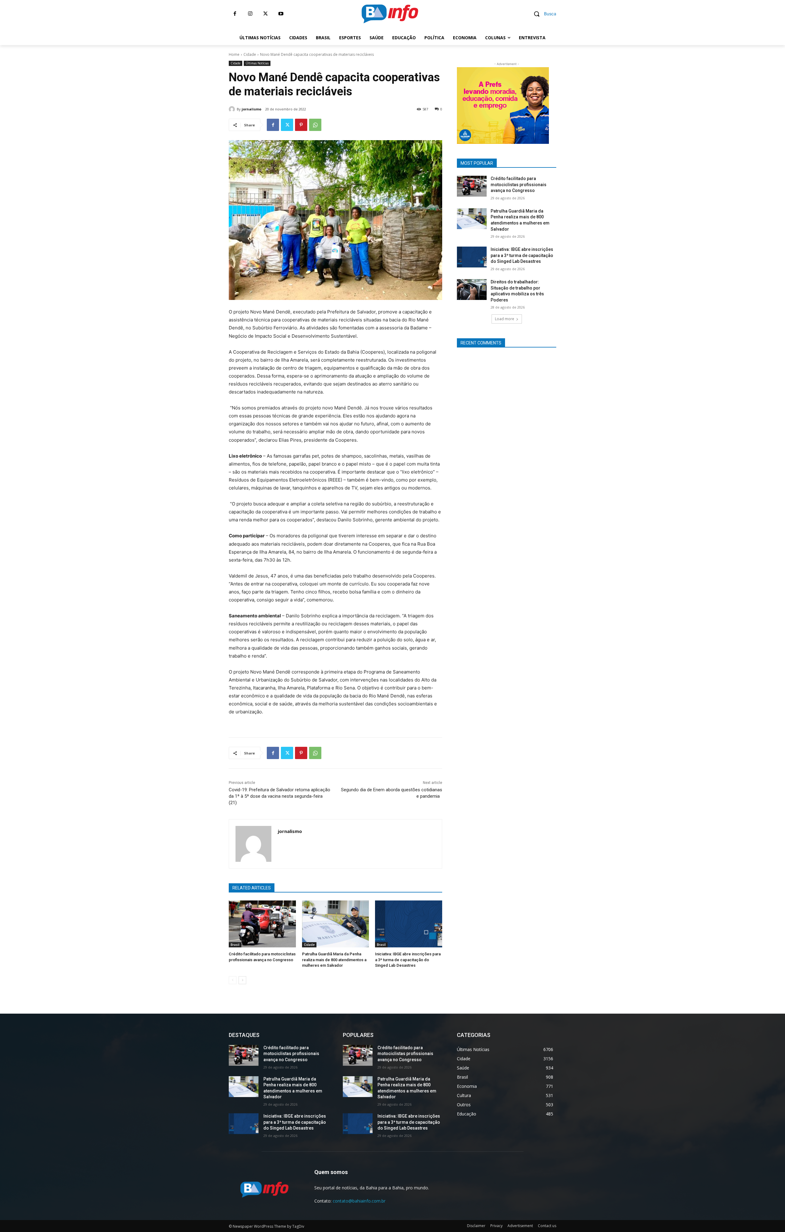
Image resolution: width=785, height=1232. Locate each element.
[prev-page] (232, 980)
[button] (542, 13)
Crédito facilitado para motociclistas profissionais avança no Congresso (518, 184)
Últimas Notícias (257, 63)
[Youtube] (281, 14)
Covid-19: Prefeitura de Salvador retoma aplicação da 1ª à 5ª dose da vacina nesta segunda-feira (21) (279, 796)
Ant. (559, 104)
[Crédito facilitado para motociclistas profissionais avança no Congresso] (262, 923)
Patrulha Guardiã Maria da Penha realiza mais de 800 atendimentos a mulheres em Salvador (334, 959)
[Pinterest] (301, 125)
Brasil (235, 944)
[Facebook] (235, 14)
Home (234, 54)
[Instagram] (250, 14)
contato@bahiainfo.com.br (359, 1201)
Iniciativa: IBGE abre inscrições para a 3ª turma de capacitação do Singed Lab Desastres (408, 959)
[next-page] (242, 980)
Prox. (446, 104)
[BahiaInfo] (389, 14)
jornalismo (251, 109)
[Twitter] (265, 14)
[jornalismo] (233, 109)
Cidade (249, 54)
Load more (504, 318)
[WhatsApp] (315, 125)
